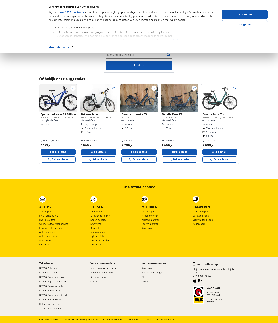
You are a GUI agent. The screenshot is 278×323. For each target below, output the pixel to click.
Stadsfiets (95, 223)
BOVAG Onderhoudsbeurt (53, 294)
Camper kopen (200, 211)
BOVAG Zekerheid (48, 268)
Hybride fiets (97, 236)
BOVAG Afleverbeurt (50, 290)
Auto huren (45, 240)
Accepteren (245, 14)
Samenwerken (98, 277)
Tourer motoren (150, 223)
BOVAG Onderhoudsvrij (52, 277)
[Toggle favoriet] (73, 88)
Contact (94, 281)
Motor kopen (148, 211)
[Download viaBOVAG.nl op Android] (200, 281)
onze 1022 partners (71, 12)
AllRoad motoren (151, 219)
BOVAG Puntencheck (50, 299)
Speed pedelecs (98, 219)
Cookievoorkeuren (113, 319)
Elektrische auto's (48, 215)
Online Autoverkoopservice (53, 223)
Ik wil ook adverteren (101, 272)
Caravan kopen (201, 215)
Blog (144, 277)
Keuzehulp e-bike (99, 240)
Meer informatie (59, 47)
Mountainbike (97, 232)
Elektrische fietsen (100, 215)
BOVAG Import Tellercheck (53, 281)
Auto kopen (45, 211)
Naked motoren (150, 215)
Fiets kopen (96, 211)
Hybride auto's (47, 219)
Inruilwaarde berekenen (52, 228)
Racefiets (95, 228)
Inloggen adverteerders (103, 268)
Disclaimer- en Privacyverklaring (81, 319)
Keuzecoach (45, 244)
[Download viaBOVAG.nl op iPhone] (195, 281)
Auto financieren (48, 232)
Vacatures (133, 319)
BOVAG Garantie (48, 272)
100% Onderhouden (50, 308)
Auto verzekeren (48, 236)
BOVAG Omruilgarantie (51, 286)
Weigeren (245, 24)
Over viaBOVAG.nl (48, 319)
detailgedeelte (171, 40)
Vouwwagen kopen (203, 219)
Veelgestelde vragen (152, 272)
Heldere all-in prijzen (50, 303)
